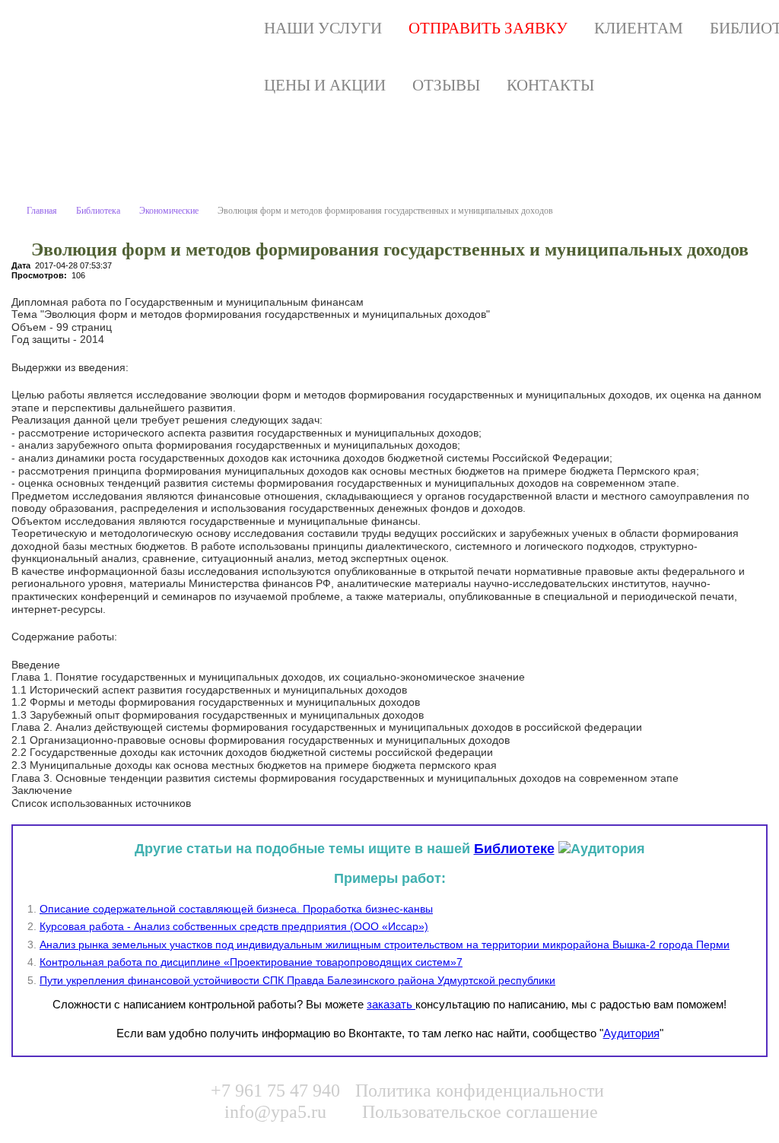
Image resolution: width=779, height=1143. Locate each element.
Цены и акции (325, 85)
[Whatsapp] (690, 1098)
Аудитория (631, 1033)
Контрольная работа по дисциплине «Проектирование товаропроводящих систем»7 (251, 962)
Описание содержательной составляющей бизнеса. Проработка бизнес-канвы (236, 909)
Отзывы (446, 85)
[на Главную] (167, 28)
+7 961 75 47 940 (275, 1090)
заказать (391, 1004)
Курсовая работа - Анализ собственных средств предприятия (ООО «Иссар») (234, 926)
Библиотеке (514, 848)
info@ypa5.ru (275, 1112)
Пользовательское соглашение (480, 1112)
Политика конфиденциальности (479, 1090)
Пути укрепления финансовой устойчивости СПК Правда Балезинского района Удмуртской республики (297, 980)
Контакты (550, 85)
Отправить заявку (488, 28)
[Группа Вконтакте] (659, 1098)
